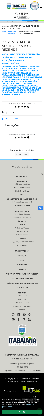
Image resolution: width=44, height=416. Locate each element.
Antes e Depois (22, 235)
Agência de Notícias (22, 214)
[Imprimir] (28, 106)
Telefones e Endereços (22, 306)
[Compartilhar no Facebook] (15, 106)
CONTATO (22, 293)
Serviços (22, 256)
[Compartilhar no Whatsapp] (18, 106)
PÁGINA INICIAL (22, 177)
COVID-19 (22, 269)
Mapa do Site (22, 288)
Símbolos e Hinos (22, 191)
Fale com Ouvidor (22, 303)
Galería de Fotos (22, 231)
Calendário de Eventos (22, 218)
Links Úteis (22, 224)
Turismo (22, 194)
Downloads (22, 238)
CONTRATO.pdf (10, 119)
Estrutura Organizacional (22, 202)
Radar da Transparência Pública (22, 274)
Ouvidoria (22, 265)
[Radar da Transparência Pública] (28, 14)
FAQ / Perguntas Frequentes (22, 242)
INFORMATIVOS (22, 211)
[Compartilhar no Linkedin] (22, 106)
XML (26, 154)
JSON (18, 154)
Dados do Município (22, 187)
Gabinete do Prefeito (22, 205)
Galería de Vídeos (22, 228)
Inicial (4, 31)
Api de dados (22, 245)
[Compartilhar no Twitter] (25, 106)
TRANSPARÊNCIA (22, 251)
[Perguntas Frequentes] (25, 14)
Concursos (22, 221)
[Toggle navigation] (41, 7)
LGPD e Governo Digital (22, 279)
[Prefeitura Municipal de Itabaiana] (16, 5)
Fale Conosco (22, 296)
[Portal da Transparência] (22, 14)
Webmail (22, 310)
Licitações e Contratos (12, 32)
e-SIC (22, 260)
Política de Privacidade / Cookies (22, 283)
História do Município (22, 184)
